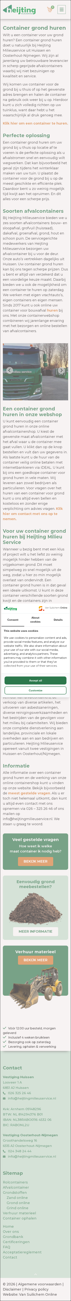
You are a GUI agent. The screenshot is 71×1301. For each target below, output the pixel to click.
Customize (35, 690)
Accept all (35, 680)
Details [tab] (58, 619)
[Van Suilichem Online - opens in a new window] (53, 608)
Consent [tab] (12, 619)
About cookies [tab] (35, 619)
